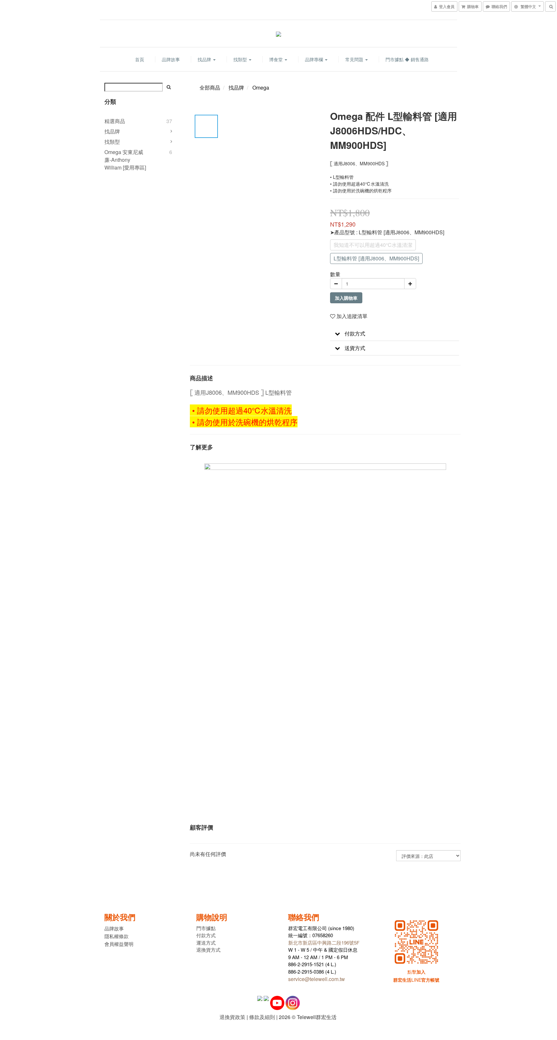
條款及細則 (262, 1017)
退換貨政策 (232, 1017)
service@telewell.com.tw (316, 979)
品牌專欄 (314, 59)
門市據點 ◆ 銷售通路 (407, 59)
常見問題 (355, 59)
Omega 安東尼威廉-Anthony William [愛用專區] (125, 159)
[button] (394, 333)
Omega (260, 87)
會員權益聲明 (118, 943)
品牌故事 (171, 59)
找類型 (240, 59)
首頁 (139, 59)
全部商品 (210, 87)
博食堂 (276, 59)
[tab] (394, 333)
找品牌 (205, 59)
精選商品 (114, 121)
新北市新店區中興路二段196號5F (323, 942)
